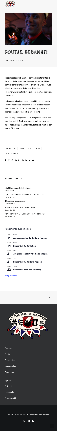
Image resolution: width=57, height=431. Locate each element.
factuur (30, 149)
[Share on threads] (12, 160)
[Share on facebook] (5, 160)
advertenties (10, 149)
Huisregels (9, 392)
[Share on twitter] (8, 160)
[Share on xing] (29, 160)
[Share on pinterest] (15, 160)
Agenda (8, 380)
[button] (51, 4)
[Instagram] (24, 421)
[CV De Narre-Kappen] (10, 4)
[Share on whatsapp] (22, 160)
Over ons (8, 348)
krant (38, 149)
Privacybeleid (10, 398)
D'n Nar (20, 61)
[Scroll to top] (52, 425)
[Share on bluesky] (26, 160)
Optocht (8, 386)
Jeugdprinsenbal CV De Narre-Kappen (30, 253)
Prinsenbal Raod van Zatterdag (27, 269)
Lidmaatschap (10, 366)
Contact (8, 354)
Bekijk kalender (11, 275)
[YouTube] (29, 421)
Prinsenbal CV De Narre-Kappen (27, 261)
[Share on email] (33, 160)
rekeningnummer (12, 153)
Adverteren (9, 372)
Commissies (10, 360)
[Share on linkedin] (19, 160)
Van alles (24, 61)
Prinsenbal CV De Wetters (24, 245)
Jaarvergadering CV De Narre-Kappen (30, 238)
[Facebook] (33, 421)
